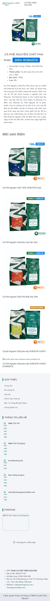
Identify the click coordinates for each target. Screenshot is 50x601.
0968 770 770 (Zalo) (16, 443)
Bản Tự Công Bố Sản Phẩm (15, 403)
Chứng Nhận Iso (11, 407)
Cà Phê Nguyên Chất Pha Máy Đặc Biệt (20, 297)
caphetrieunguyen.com (23, 585)
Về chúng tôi (9, 390)
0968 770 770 (13, 423)
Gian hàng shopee (16, 475)
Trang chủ (8, 386)
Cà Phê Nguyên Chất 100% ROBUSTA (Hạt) (22, 188)
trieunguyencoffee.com (16, 587)
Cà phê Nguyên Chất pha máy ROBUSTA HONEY (24, 351)
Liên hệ (7, 394)
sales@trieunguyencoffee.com (21, 492)
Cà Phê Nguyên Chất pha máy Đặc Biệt (20, 242)
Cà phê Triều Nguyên (30, 4)
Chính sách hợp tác (12, 399)
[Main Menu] (47, 4)
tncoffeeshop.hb (15, 461)
